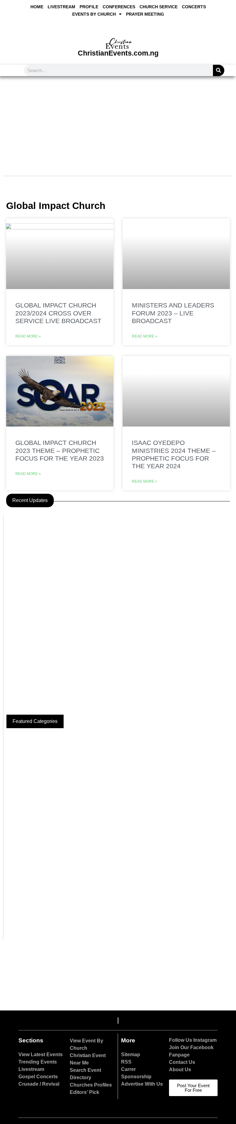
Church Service (159, 6)
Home (36, 6)
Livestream (61, 6)
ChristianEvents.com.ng (118, 53)
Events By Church (94, 14)
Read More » (28, 336)
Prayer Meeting (145, 14)
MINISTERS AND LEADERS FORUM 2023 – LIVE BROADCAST (173, 313)
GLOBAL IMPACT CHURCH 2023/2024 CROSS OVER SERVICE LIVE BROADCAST (58, 313)
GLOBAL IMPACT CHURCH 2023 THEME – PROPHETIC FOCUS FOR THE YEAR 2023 (59, 450)
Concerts (194, 6)
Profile (89, 6)
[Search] (218, 70)
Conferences (119, 6)
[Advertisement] (118, 122)
